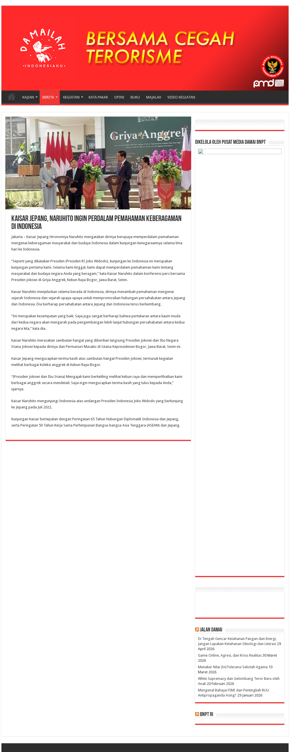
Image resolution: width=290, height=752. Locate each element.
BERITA (48, 97)
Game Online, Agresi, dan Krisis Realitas (230, 655)
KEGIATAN (71, 97)
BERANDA (11, 96)
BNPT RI (206, 714)
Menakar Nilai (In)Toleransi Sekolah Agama (233, 667)
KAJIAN (28, 97)
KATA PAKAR (98, 97)
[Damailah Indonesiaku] (145, 49)
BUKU (135, 97)
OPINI (119, 97)
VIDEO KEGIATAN (181, 97)
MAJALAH (153, 97)
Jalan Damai (211, 630)
